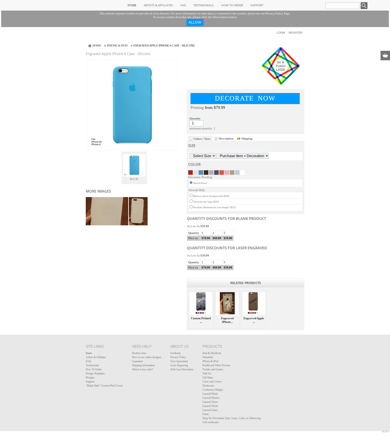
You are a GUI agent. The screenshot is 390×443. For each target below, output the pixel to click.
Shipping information (143, 365)
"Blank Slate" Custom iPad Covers (104, 385)
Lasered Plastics (211, 397)
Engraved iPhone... (227, 320)
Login (281, 32)
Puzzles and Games (212, 369)
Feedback (175, 353)
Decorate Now (245, 98)
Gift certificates (210, 422)
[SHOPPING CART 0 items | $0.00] (385, 55)
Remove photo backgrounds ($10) (211, 196)
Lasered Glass (210, 410)
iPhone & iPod (117, 45)
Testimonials (203, 5)
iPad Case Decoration (181, 369)
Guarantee (137, 361)
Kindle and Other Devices (216, 365)
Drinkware (208, 385)
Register (295, 32)
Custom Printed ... (201, 320)
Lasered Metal (210, 393)
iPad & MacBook (211, 353)
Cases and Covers (212, 381)
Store (132, 5)
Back (134, 179)
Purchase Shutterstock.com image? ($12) (214, 207)
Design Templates (95, 373)
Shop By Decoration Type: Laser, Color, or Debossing (231, 418)
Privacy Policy (178, 357)
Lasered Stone (210, 401)
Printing (197, 107)
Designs (90, 377)
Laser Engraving (179, 365)
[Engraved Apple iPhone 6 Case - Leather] (253, 303)
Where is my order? (142, 369)
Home (97, 45)
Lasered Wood (210, 406)
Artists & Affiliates (158, 5)
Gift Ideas (207, 377)
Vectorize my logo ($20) (206, 201)
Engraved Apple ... (254, 320)
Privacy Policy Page (277, 13)
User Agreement (179, 361)
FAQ (183, 5)
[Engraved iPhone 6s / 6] (227, 303)
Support (257, 5)
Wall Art (206, 373)
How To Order (232, 5)
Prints (205, 414)
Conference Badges (212, 389)
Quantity (195, 118)
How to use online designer (146, 357)
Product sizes (139, 353)
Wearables (207, 357)
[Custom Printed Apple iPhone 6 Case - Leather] (201, 303)
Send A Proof (200, 183)
